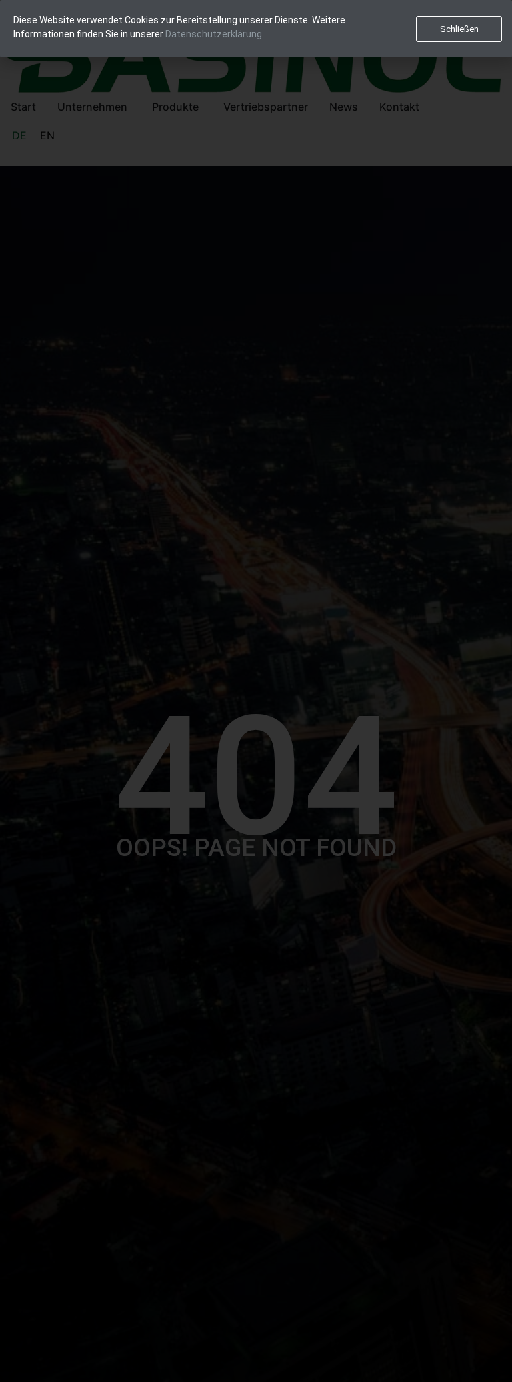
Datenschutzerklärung (213, 34)
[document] (256, 691)
